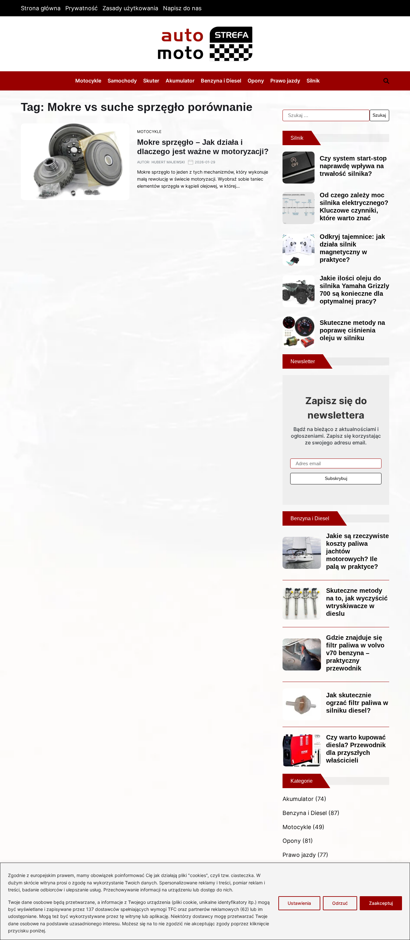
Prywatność (81, 8)
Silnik (313, 80)
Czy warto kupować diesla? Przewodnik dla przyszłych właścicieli (356, 749)
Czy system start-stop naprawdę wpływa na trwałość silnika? (353, 166)
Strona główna (41, 8)
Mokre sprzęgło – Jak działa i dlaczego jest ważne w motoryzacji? (203, 147)
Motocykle (88, 80)
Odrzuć (340, 903)
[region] (205, 901)
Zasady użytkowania (130, 8)
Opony (256, 80)
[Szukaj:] (326, 115)
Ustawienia (299, 903)
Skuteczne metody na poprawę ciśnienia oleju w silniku (352, 330)
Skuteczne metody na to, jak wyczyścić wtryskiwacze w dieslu (357, 602)
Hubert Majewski (168, 162)
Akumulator (180, 80)
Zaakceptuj (381, 903)
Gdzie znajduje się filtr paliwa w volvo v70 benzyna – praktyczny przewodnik (355, 653)
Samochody (122, 80)
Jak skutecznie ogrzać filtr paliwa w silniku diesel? (357, 703)
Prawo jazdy (285, 80)
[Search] (386, 81)
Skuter (151, 80)
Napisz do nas (182, 8)
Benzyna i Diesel (221, 80)
